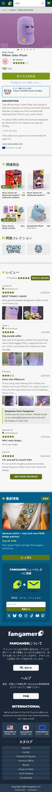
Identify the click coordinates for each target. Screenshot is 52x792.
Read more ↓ (9, 393)
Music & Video (26, 769)
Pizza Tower (8, 52)
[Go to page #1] (18, 49)
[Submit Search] (42, 3)
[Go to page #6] (34, 49)
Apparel (26, 748)
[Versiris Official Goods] (38, 249)
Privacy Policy (20, 790)
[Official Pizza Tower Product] (5, 61)
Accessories (26, 778)
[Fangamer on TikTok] (31, 615)
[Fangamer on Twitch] (43, 615)
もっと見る (26, 557)
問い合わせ (26, 667)
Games (26, 752)
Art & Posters (26, 773)
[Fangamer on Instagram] (26, 615)
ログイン (37, 82)
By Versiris (18, 60)
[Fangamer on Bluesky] (14, 615)
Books (26, 765)
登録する (26, 609)
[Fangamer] (10, 3)
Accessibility (32, 790)
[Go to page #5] (30, 49)
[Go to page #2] (21, 49)
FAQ (26, 696)
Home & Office (26, 760)
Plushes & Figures (26, 756)
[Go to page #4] (27, 49)
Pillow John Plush (14, 55)
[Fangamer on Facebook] (20, 615)
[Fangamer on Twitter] (9, 615)
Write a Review (40, 278)
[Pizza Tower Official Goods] (13, 249)
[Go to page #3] (24, 49)
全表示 (45, 498)
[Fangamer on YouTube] (37, 615)
